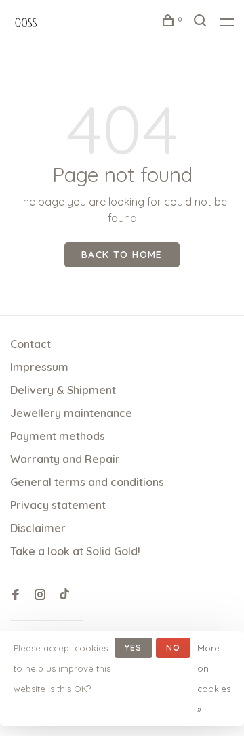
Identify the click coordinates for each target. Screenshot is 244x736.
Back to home (122, 254)
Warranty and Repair (65, 459)
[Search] (202, 22)
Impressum (39, 367)
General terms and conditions (87, 482)
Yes (133, 648)
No (173, 648)
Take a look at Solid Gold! (75, 551)
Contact (30, 344)
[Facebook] (15, 595)
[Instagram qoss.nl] (40, 595)
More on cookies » (213, 678)
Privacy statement (58, 505)
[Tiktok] (64, 595)
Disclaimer (38, 528)
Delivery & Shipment (63, 390)
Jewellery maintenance (71, 413)
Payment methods (57, 436)
